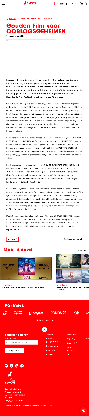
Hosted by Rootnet (45, 405)
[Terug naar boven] (44, 329)
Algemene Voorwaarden (15, 395)
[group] (26, 272)
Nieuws (49, 354)
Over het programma (52, 340)
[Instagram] (11, 366)
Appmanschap (31, 405)
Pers (69, 354)
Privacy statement (13, 392)
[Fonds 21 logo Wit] (55, 313)
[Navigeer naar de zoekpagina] (86, 3)
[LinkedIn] (16, 366)
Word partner (70, 348)
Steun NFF (72, 343)
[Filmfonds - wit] (15, 313)
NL (73, 4)
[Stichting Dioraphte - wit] (33, 313)
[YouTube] (6, 366)
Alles (80, 250)
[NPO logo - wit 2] (73, 313)
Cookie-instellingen (13, 389)
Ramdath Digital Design (14, 405)
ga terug (12, 239)
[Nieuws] (7, 19)
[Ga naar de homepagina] (30, 4)
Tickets (49, 334)
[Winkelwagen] (81, 3)
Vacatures (71, 334)
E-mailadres (10, 338)
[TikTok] (22, 366)
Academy (50, 350)
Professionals (53, 346)
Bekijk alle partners (44, 320)
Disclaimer (9, 398)
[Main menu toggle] (3, 4)
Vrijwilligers (73, 339)
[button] (84, 273)
